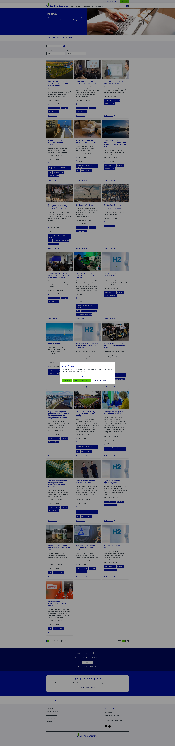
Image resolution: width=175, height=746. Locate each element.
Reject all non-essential (81, 380)
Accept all (67, 380)
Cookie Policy (78, 376)
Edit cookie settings (100, 380)
